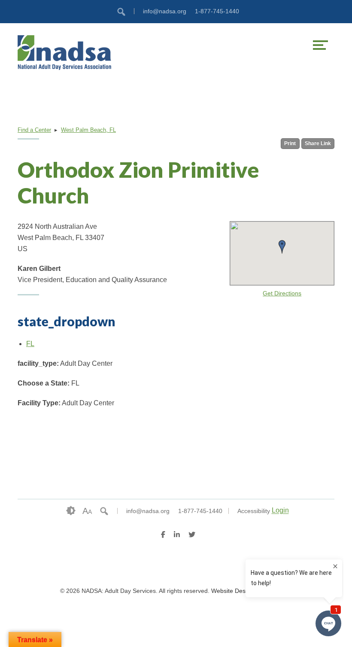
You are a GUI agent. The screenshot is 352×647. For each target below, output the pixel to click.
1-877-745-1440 (217, 11)
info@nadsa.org (164, 11)
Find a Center (34, 130)
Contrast (71, 510)
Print (290, 143)
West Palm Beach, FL (88, 130)
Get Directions (282, 293)
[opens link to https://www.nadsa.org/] (97, 52)
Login (280, 510)
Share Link (318, 143)
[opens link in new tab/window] (163, 536)
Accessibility (253, 510)
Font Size (87, 511)
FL (30, 343)
